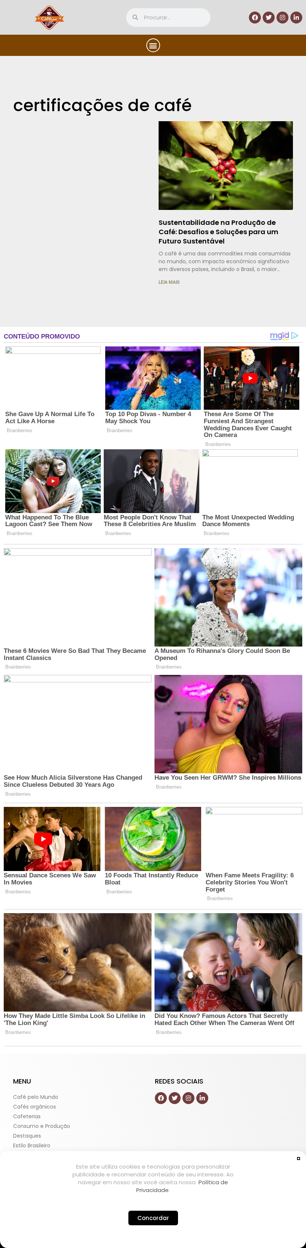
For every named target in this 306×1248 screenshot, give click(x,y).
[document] (153, 624)
